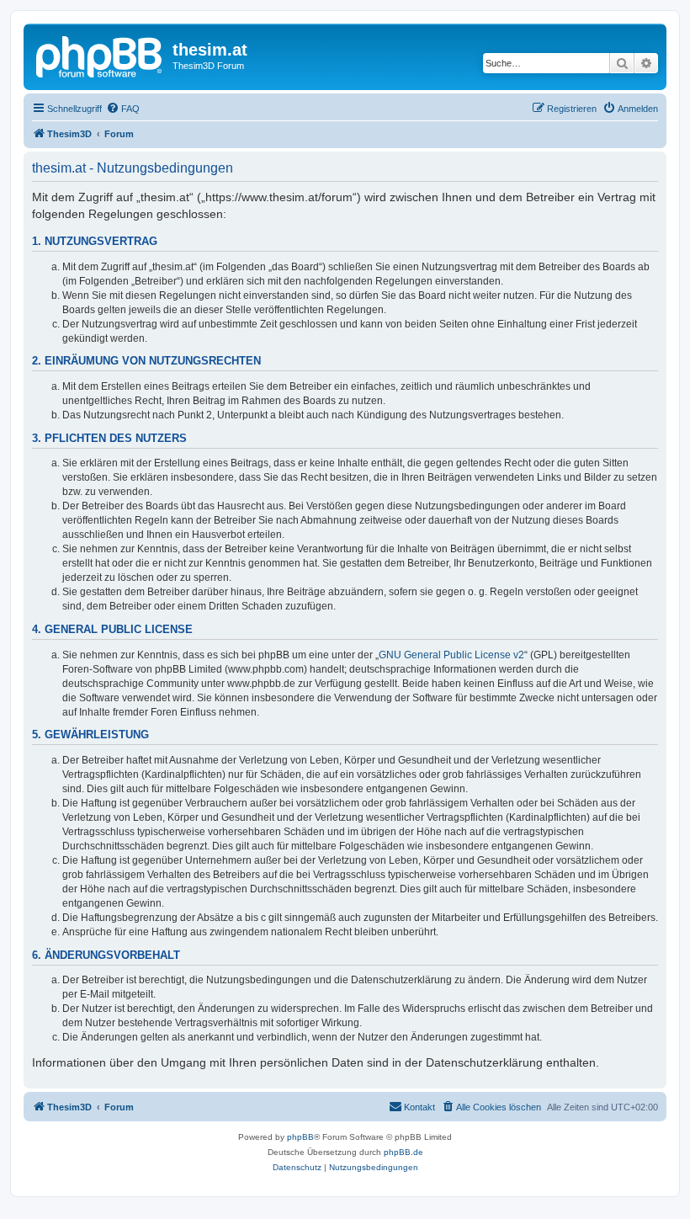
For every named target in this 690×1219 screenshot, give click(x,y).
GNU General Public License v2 (451, 655)
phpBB (300, 1137)
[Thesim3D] (100, 55)
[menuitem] (123, 108)
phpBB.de (403, 1152)
